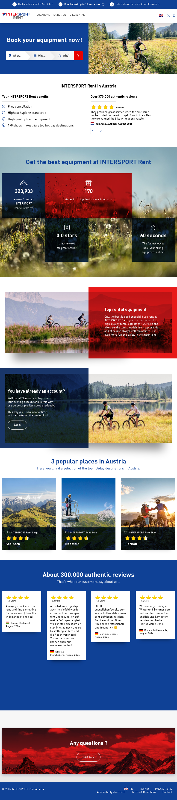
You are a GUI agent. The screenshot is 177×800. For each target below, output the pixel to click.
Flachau (130, 544)
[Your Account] (168, 16)
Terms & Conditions (144, 792)
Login (17, 425)
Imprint (144, 789)
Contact (167, 792)
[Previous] (94, 131)
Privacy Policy (163, 789)
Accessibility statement (111, 792)
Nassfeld (72, 544)
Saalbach (13, 544)
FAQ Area (88, 757)
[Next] (100, 131)
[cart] (174, 16)
